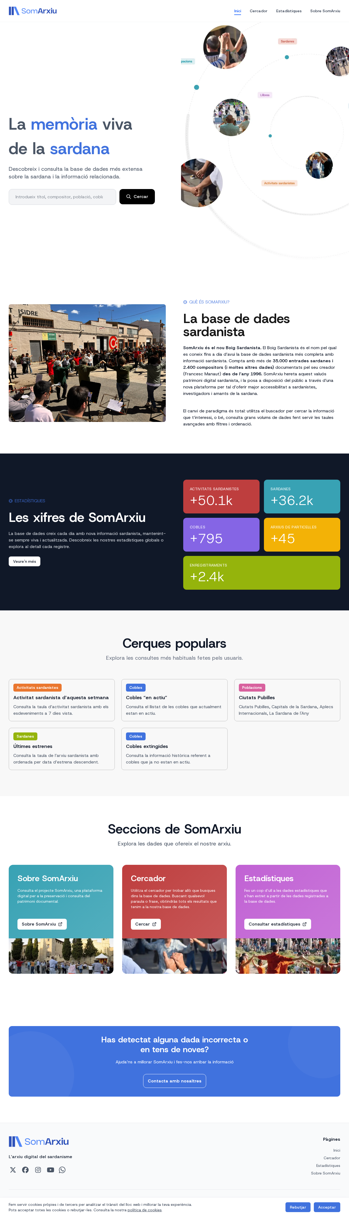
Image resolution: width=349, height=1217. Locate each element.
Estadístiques (289, 10)
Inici (237, 10)
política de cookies (145, 1209)
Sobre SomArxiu (325, 10)
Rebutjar (298, 1207)
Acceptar (327, 1207)
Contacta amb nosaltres (174, 1081)
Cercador (258, 10)
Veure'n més (24, 561)
